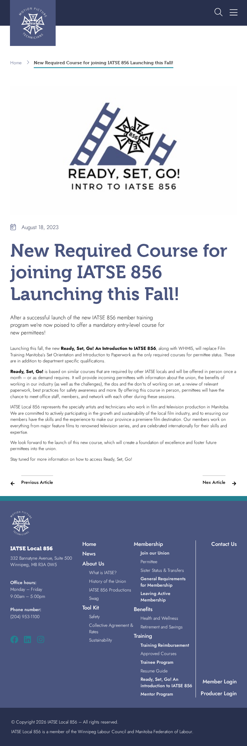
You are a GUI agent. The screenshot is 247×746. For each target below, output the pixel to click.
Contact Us (224, 544)
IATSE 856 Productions (110, 590)
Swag (94, 598)
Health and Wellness (159, 618)
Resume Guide (154, 671)
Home (16, 63)
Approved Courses (159, 653)
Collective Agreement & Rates (111, 628)
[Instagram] (41, 639)
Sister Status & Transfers (162, 570)
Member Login (220, 681)
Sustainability (100, 640)
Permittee (149, 561)
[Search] (219, 12)
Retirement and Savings (162, 627)
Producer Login (219, 693)
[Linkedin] (27, 639)
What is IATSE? (103, 572)
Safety (94, 616)
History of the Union (107, 581)
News (89, 553)
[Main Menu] (233, 12)
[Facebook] (14, 639)
